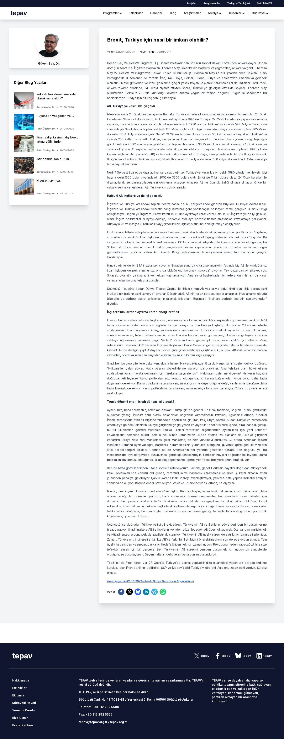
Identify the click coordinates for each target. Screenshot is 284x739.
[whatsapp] (162, 592)
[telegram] (154, 592)
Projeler (192, 3)
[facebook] (121, 592)
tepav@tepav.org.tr (93, 722)
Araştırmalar (192, 13)
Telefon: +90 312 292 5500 (99, 707)
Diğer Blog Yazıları (31, 82)
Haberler (156, 13)
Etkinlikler (136, 13)
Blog (173, 13)
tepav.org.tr (118, 722)
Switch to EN (264, 3)
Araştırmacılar (211, 3)
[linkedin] (146, 592)
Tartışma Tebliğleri (238, 3)
